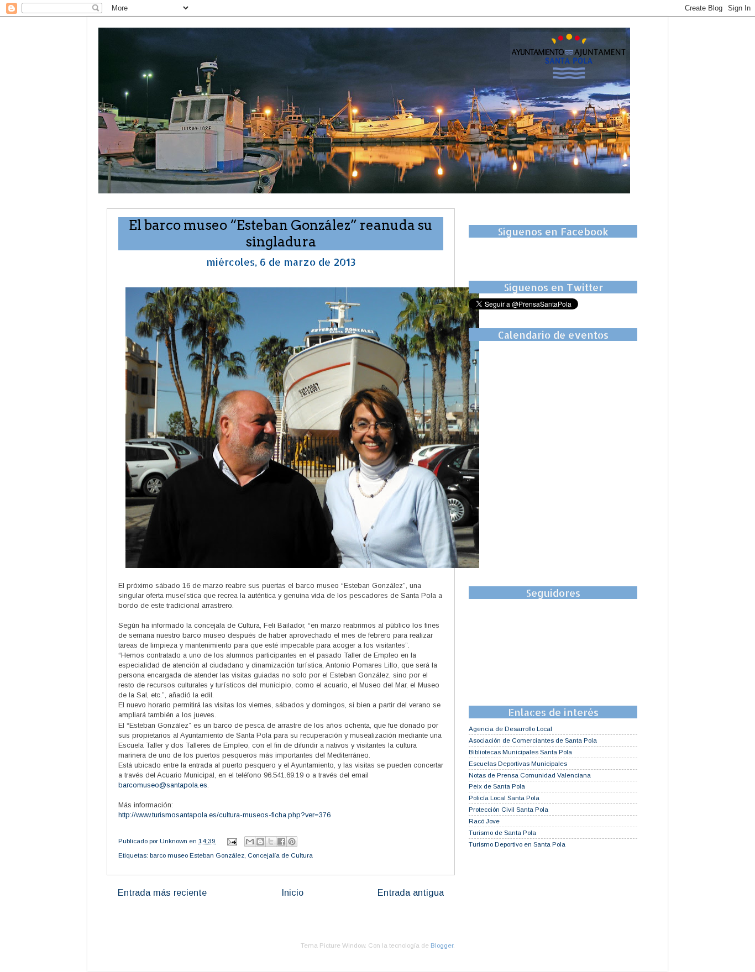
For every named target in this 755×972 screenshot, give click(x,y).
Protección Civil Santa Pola (508, 809)
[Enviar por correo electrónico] (249, 841)
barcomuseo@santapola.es (162, 785)
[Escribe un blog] (260, 841)
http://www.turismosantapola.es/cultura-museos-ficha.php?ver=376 (224, 815)
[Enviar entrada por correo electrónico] (231, 840)
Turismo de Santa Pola (502, 832)
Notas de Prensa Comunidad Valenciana (530, 775)
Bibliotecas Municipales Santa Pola (520, 751)
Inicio (292, 892)
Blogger (442, 945)
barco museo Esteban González (197, 855)
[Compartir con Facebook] (281, 841)
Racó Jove (484, 820)
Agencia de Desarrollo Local (510, 728)
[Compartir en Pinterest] (291, 841)
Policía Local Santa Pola (504, 797)
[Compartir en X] (270, 841)
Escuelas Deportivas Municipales (518, 763)
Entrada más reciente (162, 892)
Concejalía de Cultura (280, 855)
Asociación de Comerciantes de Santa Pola (533, 740)
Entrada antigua (411, 892)
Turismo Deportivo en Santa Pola (517, 844)
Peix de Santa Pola (497, 786)
